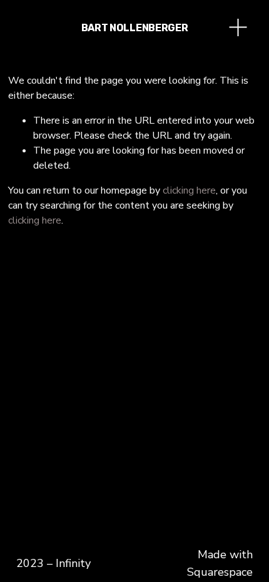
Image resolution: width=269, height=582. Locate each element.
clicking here (189, 190)
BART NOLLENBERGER (134, 28)
